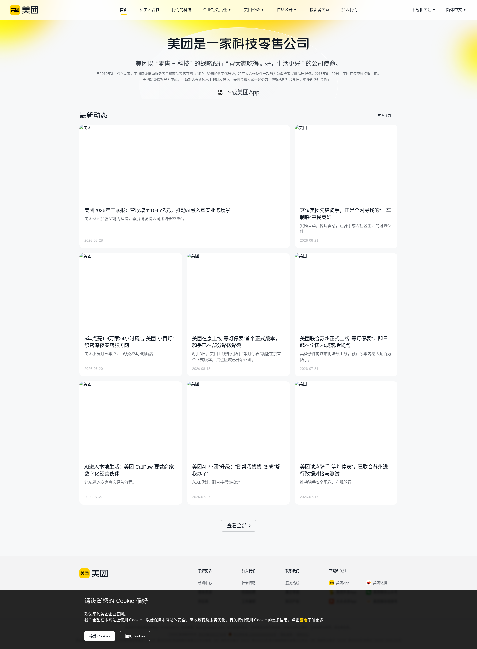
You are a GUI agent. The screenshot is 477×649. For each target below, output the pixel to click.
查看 (304, 620)
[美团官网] (24, 10)
